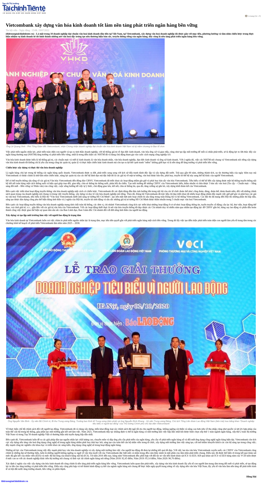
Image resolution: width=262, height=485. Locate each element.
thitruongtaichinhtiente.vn (14, 481)
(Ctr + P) (254, 16)
